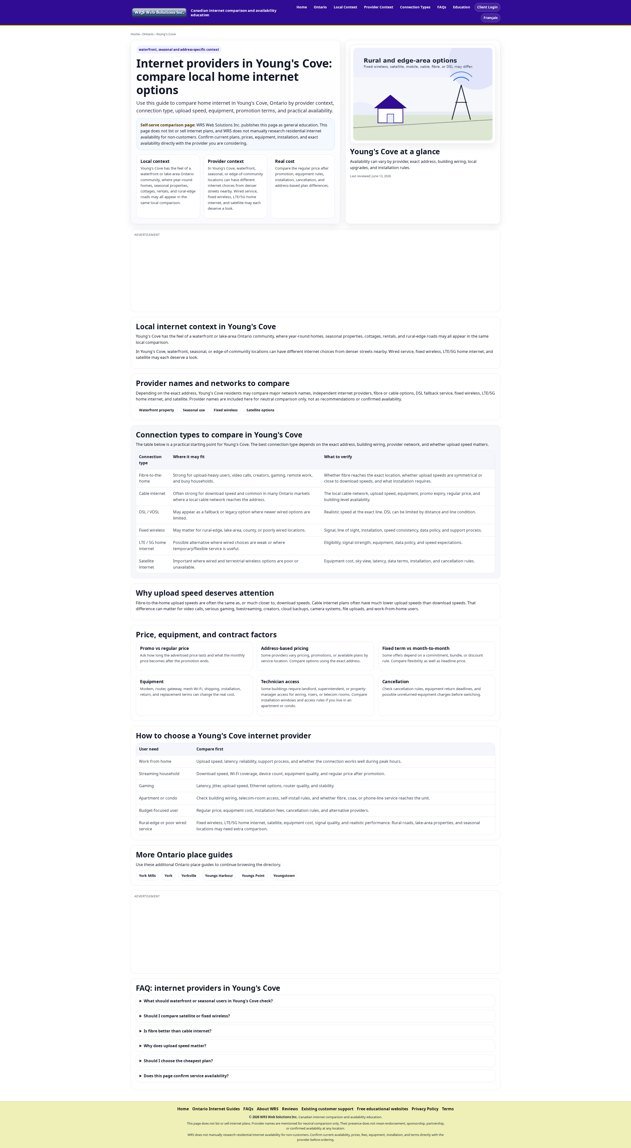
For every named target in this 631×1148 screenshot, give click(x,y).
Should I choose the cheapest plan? (178, 1060)
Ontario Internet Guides (216, 1109)
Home (302, 7)
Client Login (487, 7)
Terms (448, 1109)
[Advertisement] (282, 273)
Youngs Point (253, 875)
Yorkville (188, 875)
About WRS (268, 1109)
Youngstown (284, 875)
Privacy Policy (425, 1109)
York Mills (147, 875)
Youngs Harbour (219, 875)
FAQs (441, 7)
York (169, 875)
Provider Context (378, 7)
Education (461, 7)
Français (491, 17)
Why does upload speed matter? (175, 1045)
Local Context (345, 7)
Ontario (320, 7)
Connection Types (415, 7)
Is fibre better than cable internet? (177, 1031)
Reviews (290, 1109)
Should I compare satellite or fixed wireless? (187, 1016)
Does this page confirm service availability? (186, 1075)
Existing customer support (327, 1109)
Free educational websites (382, 1109)
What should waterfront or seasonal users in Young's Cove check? (208, 1001)
